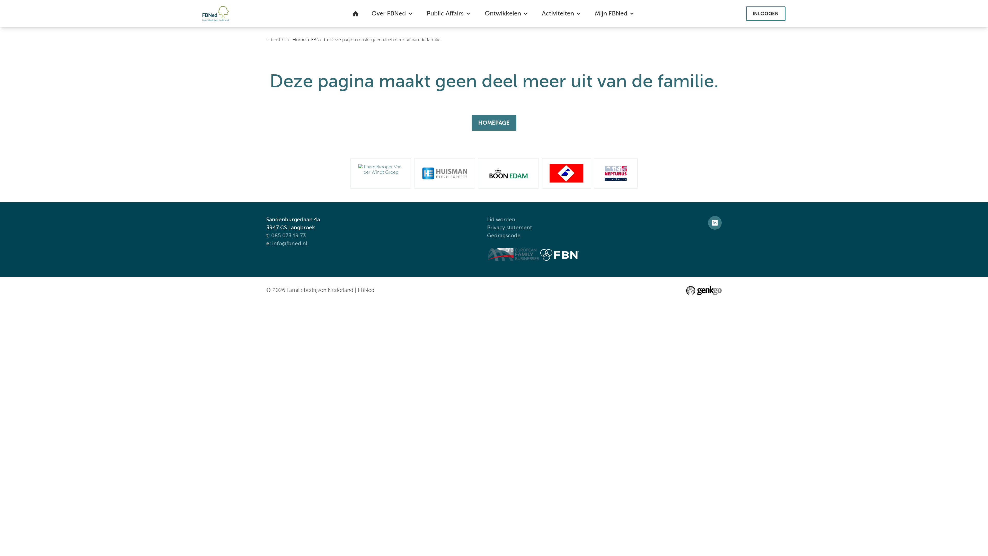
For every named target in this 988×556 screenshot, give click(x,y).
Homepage (493, 123)
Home (299, 39)
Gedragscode (504, 236)
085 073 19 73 (288, 236)
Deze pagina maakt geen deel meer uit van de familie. (386, 39)
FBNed (318, 39)
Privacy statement (510, 228)
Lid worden (501, 220)
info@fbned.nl (289, 244)
